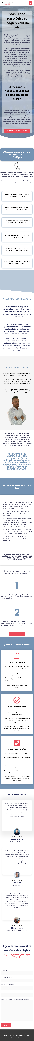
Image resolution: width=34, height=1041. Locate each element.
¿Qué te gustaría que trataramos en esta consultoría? (15, 999)
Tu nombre (4, 970)
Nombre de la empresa (7, 984)
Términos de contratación (17, 1037)
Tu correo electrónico (7, 977)
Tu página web (5, 992)
